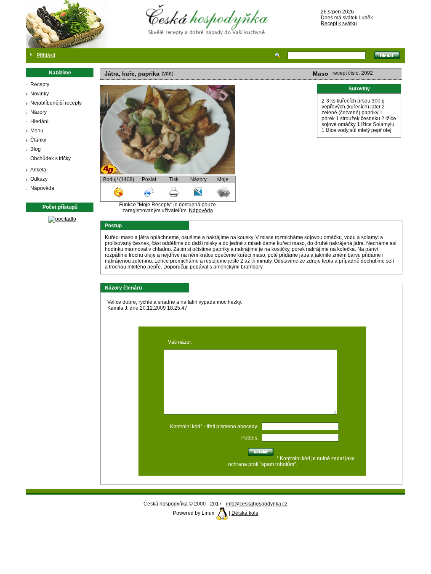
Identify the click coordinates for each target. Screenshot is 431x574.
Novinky (39, 94)
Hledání (39, 121)
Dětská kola (244, 513)
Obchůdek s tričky (50, 158)
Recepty (39, 84)
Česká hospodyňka (208, 13)
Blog (35, 149)
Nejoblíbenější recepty (56, 103)
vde (167, 73)
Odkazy (39, 179)
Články (38, 140)
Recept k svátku (339, 23)
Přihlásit (46, 55)
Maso (320, 73)
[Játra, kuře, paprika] (167, 173)
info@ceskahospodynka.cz (256, 504)
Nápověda (42, 188)
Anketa (38, 170)
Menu (36, 131)
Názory (38, 112)
